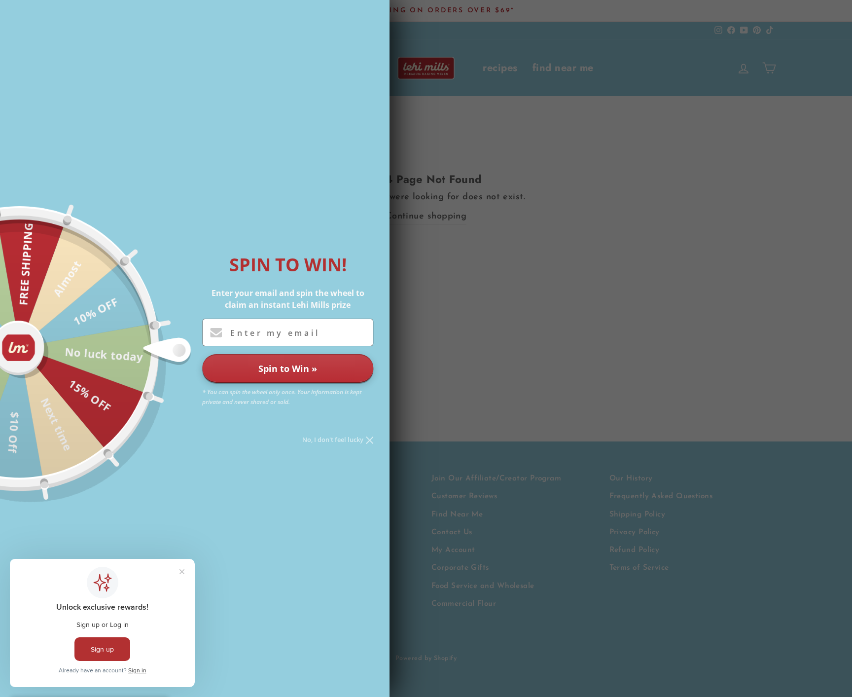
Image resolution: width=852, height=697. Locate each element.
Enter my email (275, 333)
